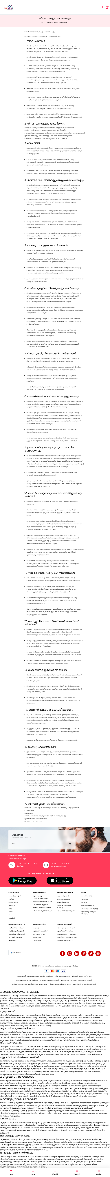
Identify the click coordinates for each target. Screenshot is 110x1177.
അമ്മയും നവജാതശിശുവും (42, 908)
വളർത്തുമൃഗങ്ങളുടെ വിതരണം (88, 913)
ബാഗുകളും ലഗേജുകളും (89, 908)
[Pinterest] (84, 953)
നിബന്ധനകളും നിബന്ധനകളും (60, 984)
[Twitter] (91, 953)
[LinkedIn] (76, 953)
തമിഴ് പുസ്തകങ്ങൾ (87, 905)
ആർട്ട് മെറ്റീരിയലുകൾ (16, 931)
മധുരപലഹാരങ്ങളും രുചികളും (64, 906)
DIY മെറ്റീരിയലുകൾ (15, 937)
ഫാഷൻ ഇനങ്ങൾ (87, 896)
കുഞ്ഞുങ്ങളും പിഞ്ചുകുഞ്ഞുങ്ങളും (40, 897)
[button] (102, 7)
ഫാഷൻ (84, 902)
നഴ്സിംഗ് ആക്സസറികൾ (65, 931)
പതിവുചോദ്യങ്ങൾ (85, 980)
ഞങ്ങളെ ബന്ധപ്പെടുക (68, 980)
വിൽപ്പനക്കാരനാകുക (62, 976)
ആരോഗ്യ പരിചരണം (65, 940)
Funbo (10, 915)
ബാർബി (11, 899)
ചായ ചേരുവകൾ (63, 896)
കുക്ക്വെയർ (37, 937)
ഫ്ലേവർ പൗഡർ (63, 902)
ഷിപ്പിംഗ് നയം (33, 984)
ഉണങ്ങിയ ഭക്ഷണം (63, 899)
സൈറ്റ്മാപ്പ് (77, 984)
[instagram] (69, 953)
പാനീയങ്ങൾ (37, 940)
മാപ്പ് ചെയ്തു (13, 902)
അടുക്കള (36, 928)
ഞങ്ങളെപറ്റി (21, 976)
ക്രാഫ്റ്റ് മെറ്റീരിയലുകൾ (16, 934)
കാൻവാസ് (12, 940)
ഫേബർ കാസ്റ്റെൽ (14, 896)
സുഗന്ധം (84, 899)
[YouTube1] (98, 953)
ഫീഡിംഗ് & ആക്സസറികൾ (42, 911)
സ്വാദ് (10, 912)
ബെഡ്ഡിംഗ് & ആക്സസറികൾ (67, 937)
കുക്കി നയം (43, 984)
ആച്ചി (10, 908)
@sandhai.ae (42, 819)
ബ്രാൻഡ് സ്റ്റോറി (85, 976)
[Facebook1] (62, 953)
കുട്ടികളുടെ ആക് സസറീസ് (42, 901)
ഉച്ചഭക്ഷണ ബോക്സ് (40, 931)
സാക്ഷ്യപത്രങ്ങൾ (89, 984)
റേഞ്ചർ (11, 918)
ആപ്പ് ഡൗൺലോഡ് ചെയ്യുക (27, 980)
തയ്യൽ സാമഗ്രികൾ (16, 928)
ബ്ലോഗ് (75, 976)
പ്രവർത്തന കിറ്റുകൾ (40, 904)
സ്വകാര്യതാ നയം (19, 984)
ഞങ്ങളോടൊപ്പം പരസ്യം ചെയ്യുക (40, 976)
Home (43, 22)
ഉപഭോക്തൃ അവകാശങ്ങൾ (49, 980)
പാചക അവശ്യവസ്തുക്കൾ (66, 911)
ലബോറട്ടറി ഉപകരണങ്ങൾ (66, 928)
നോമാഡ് (11, 905)
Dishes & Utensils (39, 934)
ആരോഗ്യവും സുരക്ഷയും (66, 934)
